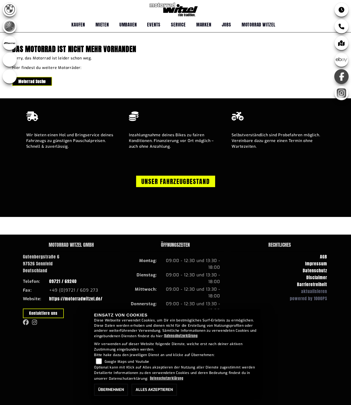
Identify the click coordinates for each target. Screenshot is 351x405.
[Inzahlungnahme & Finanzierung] (175, 115)
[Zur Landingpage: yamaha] (9, 26)
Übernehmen (111, 389)
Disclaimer (316, 277)
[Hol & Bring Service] (73, 115)
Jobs (226, 24)
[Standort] (341, 43)
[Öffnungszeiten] (341, 9)
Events (153, 24)
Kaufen (78, 24)
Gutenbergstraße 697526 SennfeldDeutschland (41, 263)
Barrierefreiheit (312, 284)
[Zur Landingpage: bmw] (9, 9)
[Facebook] (341, 76)
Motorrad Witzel (259, 24)
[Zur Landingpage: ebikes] (9, 60)
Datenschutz (315, 270)
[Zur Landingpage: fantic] (9, 43)
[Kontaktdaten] (341, 26)
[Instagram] (341, 93)
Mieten (102, 24)
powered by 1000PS (308, 298)
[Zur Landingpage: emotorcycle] (9, 76)
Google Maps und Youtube (127, 361)
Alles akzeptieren (154, 389)
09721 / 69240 (63, 281)
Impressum (316, 263)
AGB (323, 256)
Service (178, 24)
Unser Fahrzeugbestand (175, 181)
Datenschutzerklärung (181, 335)
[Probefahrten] (278, 115)
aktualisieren (314, 291)
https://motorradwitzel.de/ (75, 298)
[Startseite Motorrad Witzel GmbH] (173, 8)
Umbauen (128, 24)
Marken (203, 24)
